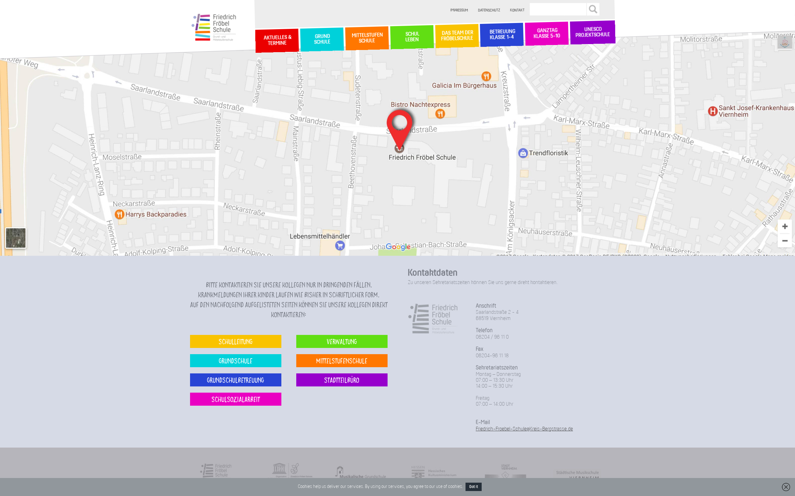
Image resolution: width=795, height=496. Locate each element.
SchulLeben (411, 37)
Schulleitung (235, 341)
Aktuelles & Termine (277, 41)
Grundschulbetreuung (235, 380)
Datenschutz (489, 10)
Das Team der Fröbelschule (456, 36)
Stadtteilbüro (341, 380)
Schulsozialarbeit (235, 399)
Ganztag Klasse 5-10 (547, 34)
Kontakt (517, 10)
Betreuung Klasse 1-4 (501, 35)
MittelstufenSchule (367, 38)
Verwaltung (342, 341)
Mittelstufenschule (341, 360)
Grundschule (235, 360)
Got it (473, 487)
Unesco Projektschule (592, 32)
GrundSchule (322, 39)
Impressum (459, 10)
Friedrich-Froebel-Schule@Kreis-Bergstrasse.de (524, 429)
